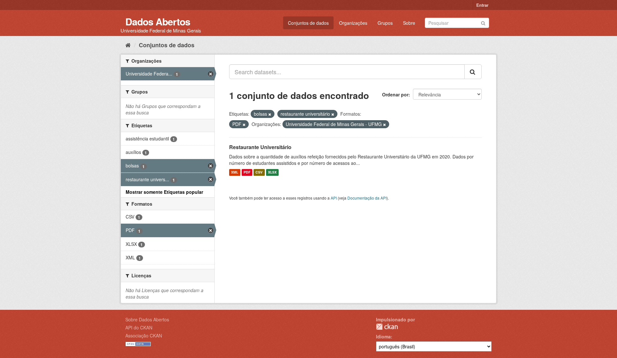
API (334, 198)
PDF (247, 172)
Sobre (409, 23)
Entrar (482, 5)
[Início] (128, 44)
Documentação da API (367, 198)
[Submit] (483, 22)
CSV (259, 172)
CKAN (387, 326)
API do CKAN (138, 327)
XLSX (272, 172)
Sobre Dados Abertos (147, 319)
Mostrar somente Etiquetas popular (164, 192)
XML (234, 172)
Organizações (353, 23)
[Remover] (269, 114)
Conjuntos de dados (308, 23)
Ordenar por (395, 94)
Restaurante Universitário (260, 147)
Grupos (385, 23)
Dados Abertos (157, 21)
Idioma (383, 336)
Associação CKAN (143, 335)
